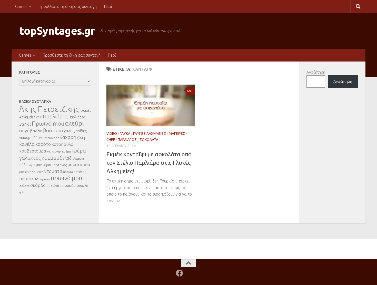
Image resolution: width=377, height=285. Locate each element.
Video (111, 133)
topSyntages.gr (57, 31)
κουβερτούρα (32, 150)
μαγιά (31, 165)
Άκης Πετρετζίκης (49, 109)
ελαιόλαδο (51, 137)
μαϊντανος (59, 165)
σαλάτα (24, 185)
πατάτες (80, 172)
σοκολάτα (54, 185)
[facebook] (179, 273)
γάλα (68, 130)
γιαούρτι (26, 138)
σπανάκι (82, 185)
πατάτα (68, 172)
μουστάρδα (78, 164)
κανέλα (27, 144)
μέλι (23, 164)
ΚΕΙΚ (39, 117)
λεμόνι (78, 158)
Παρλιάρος (127, 140)
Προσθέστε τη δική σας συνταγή (67, 6)
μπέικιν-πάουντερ (31, 172)
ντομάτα (53, 171)
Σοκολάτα (149, 140)
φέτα (22, 192)
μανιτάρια (43, 165)
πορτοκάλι (29, 178)
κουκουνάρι (54, 151)
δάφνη (38, 137)
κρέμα (66, 151)
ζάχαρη (68, 137)
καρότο (43, 144)
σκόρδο (38, 185)
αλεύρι (74, 123)
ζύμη (81, 137)
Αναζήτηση (315, 72)
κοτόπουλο (62, 144)
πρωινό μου (66, 178)
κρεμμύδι (53, 158)
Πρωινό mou (48, 123)
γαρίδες (80, 131)
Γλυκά (125, 133)
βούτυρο (53, 130)
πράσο (45, 179)
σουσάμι (69, 185)
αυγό (24, 130)
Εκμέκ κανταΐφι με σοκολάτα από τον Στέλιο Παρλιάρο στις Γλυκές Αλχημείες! (149, 162)
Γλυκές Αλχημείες (149, 133)
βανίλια (36, 131)
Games (21, 6)
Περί (108, 6)
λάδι (69, 158)
